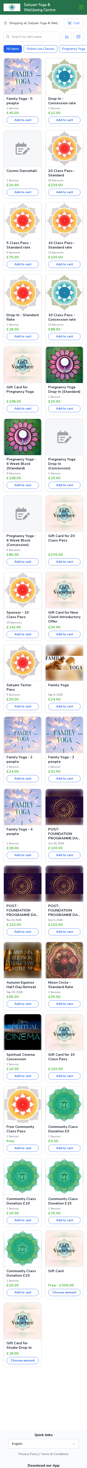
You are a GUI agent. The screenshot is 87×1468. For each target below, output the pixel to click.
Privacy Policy (28, 1454)
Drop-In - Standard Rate (22, 317)
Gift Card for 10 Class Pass (61, 1056)
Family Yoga (58, 685)
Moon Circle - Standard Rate (60, 984)
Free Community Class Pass (20, 1129)
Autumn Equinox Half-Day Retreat (21, 984)
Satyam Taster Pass (18, 687)
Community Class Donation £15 (63, 1201)
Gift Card (56, 1271)
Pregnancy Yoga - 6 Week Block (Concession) (21, 540)
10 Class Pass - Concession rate (62, 317)
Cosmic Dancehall (21, 171)
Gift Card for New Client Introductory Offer (64, 617)
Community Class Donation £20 (21, 1273)
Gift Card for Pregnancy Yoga (20, 389)
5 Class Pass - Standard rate (18, 245)
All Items (12, 49)
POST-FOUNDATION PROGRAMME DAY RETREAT (64, 834)
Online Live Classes (40, 49)
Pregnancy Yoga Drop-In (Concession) (61, 464)
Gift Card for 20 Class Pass (61, 538)
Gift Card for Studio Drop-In (19, 1345)
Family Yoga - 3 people (61, 759)
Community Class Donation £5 (63, 1129)
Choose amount (64, 1292)
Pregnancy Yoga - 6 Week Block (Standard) (21, 464)
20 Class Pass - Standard (61, 173)
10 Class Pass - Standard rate (61, 245)
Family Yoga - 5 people (19, 100)
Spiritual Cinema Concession (20, 1056)
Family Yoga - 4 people (19, 831)
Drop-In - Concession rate (62, 100)
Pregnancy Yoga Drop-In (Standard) (64, 389)
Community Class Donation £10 (21, 1201)
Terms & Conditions (54, 1454)
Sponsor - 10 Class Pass (17, 614)
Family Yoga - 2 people (19, 759)
